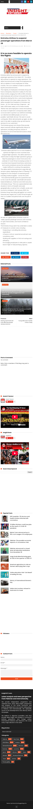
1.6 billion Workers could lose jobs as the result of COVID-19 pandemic (21, 526)
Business (8, 33)
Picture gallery (6, 762)
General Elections (7, 745)
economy (16, 749)
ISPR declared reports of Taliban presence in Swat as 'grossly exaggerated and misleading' (16, 292)
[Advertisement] (16, 341)
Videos (24, 752)
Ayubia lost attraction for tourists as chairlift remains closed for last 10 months (16, 310)
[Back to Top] (16, 806)
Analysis (17, 742)
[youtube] (28, 2)
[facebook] (22, 2)
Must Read (5, 268)
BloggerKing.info (22, 803)
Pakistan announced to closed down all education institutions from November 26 (20, 550)
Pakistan (5, 739)
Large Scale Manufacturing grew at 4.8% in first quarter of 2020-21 (21, 557)
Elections (21, 745)
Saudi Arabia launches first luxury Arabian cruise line (15, 277)
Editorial (14, 752)
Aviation (14, 758)
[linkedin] (31, 2)
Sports (4, 752)
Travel (14, 33)
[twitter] (25, 2)
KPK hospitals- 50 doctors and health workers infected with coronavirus (20, 518)
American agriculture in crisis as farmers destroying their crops (20, 565)
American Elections (18, 755)
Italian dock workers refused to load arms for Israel (20, 589)
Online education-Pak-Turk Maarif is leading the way (21, 573)
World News (6, 742)
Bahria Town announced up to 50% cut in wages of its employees (21, 533)
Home (2, 33)
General (5, 755)
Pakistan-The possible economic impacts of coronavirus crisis (20, 541)
